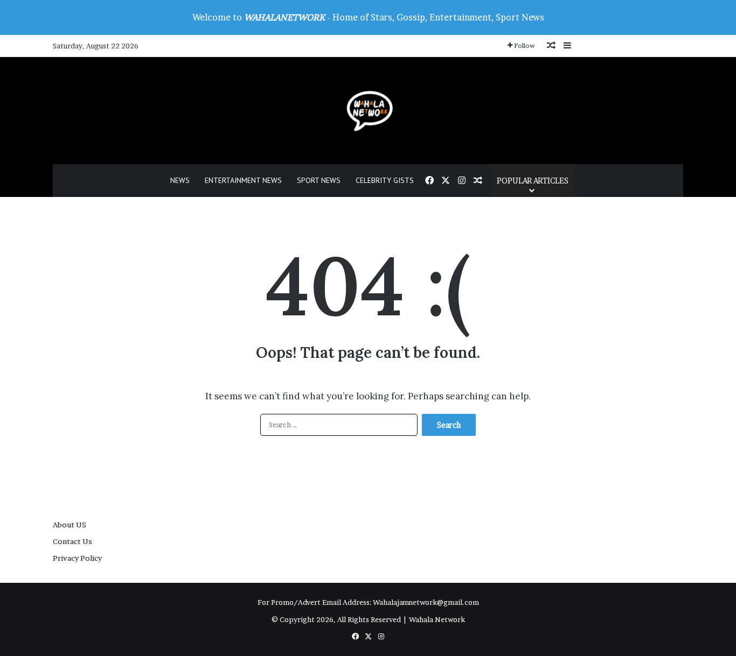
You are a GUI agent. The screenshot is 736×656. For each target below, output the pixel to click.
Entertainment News (243, 180)
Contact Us (72, 541)
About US (69, 524)
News (180, 180)
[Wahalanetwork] (368, 110)
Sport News (319, 180)
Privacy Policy (77, 558)
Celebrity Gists (385, 180)
